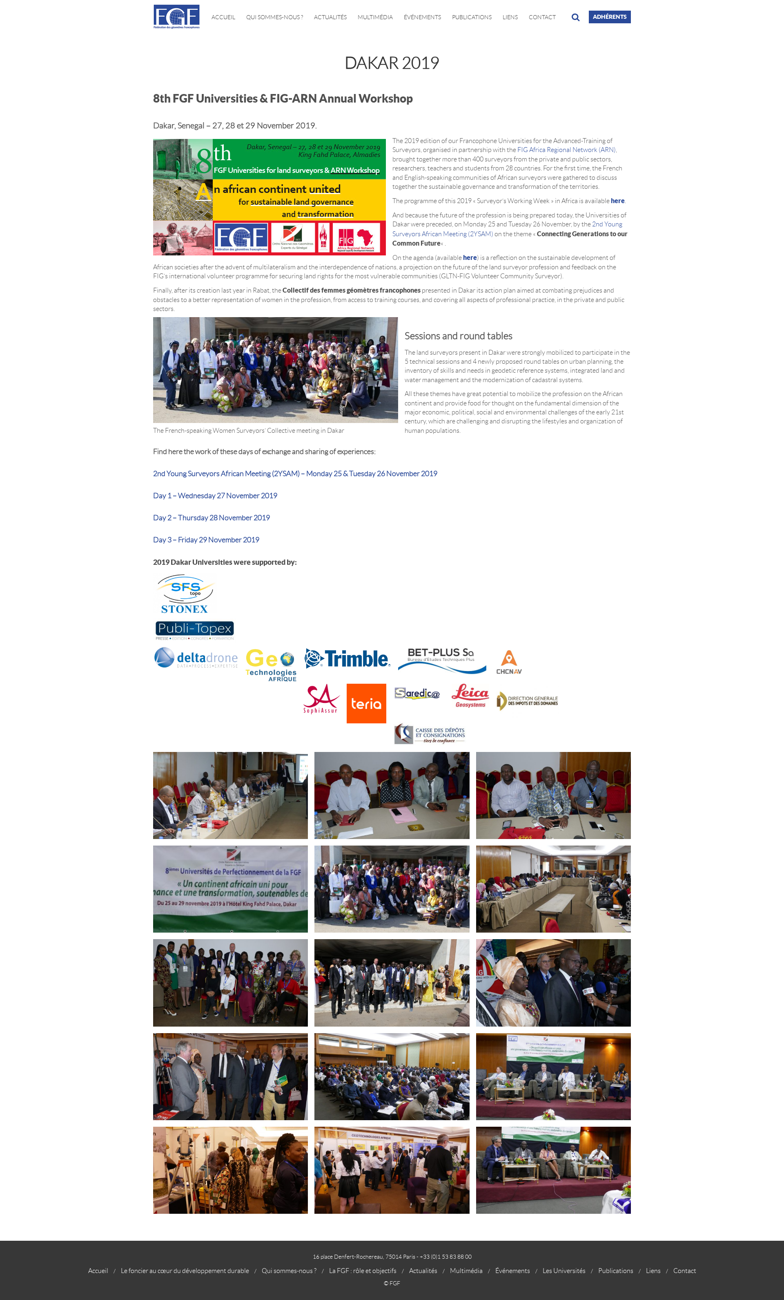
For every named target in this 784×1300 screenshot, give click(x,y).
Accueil (223, 17)
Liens (510, 17)
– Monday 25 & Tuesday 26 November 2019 (368, 474)
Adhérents (610, 16)
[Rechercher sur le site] (576, 17)
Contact (542, 17)
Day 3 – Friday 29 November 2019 (206, 540)
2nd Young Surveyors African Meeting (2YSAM (225, 474)
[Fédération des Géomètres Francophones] (179, 17)
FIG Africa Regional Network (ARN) (566, 149)
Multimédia (375, 17)
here (618, 200)
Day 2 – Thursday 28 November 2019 (211, 518)
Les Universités (564, 1270)
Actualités (330, 17)
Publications (472, 17)
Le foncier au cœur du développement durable (185, 1270)
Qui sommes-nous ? (289, 1270)
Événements (422, 17)
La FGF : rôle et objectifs (362, 1270)
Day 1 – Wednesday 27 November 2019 (215, 496)
